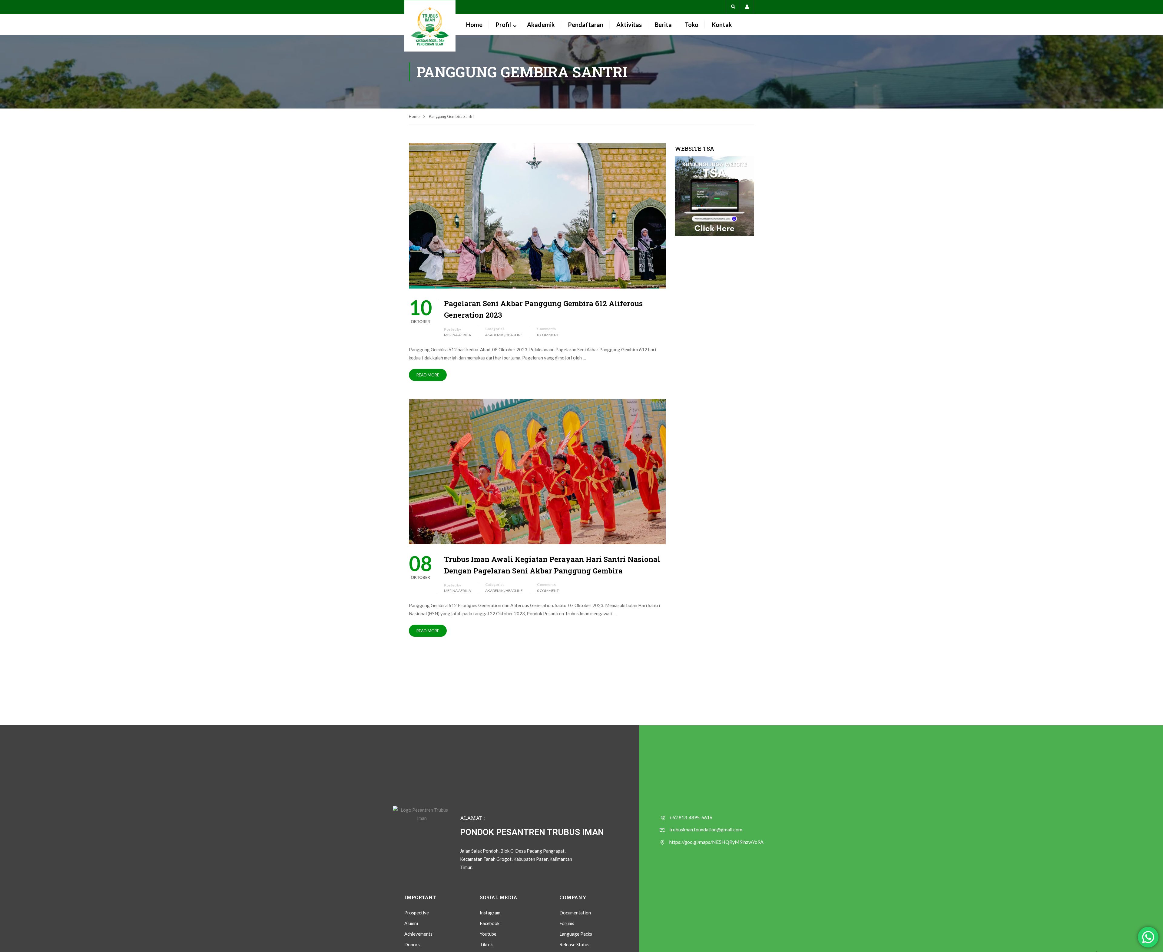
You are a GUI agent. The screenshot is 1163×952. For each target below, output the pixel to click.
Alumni (411, 923)
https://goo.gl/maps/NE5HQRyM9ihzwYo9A (716, 842)
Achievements (418, 934)
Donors (412, 944)
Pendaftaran (585, 24)
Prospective (416, 912)
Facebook (489, 923)
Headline (514, 334)
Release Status (574, 944)
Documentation (575, 912)
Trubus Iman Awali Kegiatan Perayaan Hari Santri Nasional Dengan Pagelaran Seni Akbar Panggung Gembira (552, 565)
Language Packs (575, 934)
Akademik (541, 24)
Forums (566, 923)
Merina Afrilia (457, 334)
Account (747, 7)
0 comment (548, 334)
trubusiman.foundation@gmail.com (705, 829)
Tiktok (486, 944)
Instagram (490, 912)
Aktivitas (629, 24)
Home (474, 24)
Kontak (721, 24)
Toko (691, 24)
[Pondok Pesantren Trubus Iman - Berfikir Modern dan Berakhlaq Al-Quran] (430, 26)
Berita (663, 24)
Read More (427, 374)
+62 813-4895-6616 (690, 817)
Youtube (488, 934)
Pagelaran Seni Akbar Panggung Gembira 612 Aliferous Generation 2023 (543, 309)
